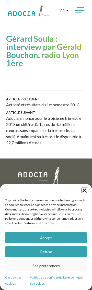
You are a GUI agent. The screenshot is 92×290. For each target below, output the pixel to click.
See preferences (46, 265)
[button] (84, 190)
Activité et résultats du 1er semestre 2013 (42, 102)
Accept (46, 237)
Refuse (46, 251)
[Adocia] (29, 10)
